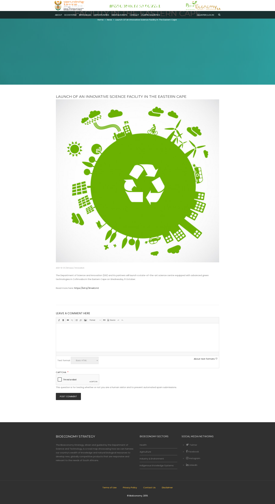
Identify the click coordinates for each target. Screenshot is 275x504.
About (58, 15)
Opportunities (101, 15)
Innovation (79, 268)
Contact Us (149, 487)
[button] (59, 320)
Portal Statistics (151, 15)
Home (101, 19)
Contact (134, 15)
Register (201, 15)
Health (143, 444)
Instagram (194, 458)
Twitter (193, 444)
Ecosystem (70, 15)
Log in (211, 15)
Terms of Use (109, 487)
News (109, 19)
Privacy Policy (130, 487)
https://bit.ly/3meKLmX (86, 288)
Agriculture (145, 451)
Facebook (193, 451)
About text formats (204, 358)
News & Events (119, 15)
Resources (85, 15)
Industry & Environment (152, 458)
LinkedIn (193, 465)
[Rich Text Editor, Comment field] (137, 337)
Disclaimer (167, 487)
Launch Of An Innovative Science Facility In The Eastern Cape (146, 19)
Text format (63, 360)
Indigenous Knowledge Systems (157, 465)
